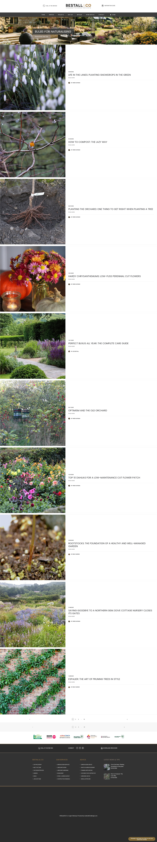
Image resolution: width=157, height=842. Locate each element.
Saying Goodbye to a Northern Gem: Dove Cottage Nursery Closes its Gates (110, 612)
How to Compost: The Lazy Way (87, 142)
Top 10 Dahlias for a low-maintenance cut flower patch (104, 477)
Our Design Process (38, 770)
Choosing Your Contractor (88, 773)
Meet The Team (37, 767)
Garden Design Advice (86, 764)
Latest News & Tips (112, 760)
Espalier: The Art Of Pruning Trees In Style (94, 679)
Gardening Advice (85, 776)
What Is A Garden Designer (88, 767)
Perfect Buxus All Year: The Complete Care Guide (98, 343)
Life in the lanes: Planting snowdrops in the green (99, 74)
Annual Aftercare (86, 779)
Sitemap (74, 816)
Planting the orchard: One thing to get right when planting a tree (110, 209)
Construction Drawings (63, 779)
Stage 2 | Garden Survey (63, 776)
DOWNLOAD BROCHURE (110, 748)
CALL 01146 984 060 (51, 6)
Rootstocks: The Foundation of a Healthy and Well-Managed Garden (107, 545)
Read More (71, 77)
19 (84, 719)
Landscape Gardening (62, 770)
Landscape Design (61, 767)
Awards (35, 773)
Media (34, 776)
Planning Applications (86, 770)
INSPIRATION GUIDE (109, 5)
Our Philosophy (37, 764)
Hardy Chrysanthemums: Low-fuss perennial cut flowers (104, 276)
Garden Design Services (63, 764)
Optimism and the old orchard (87, 410)
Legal (70, 816)
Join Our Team (37, 779)
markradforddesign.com (90, 816)
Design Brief (60, 773)
